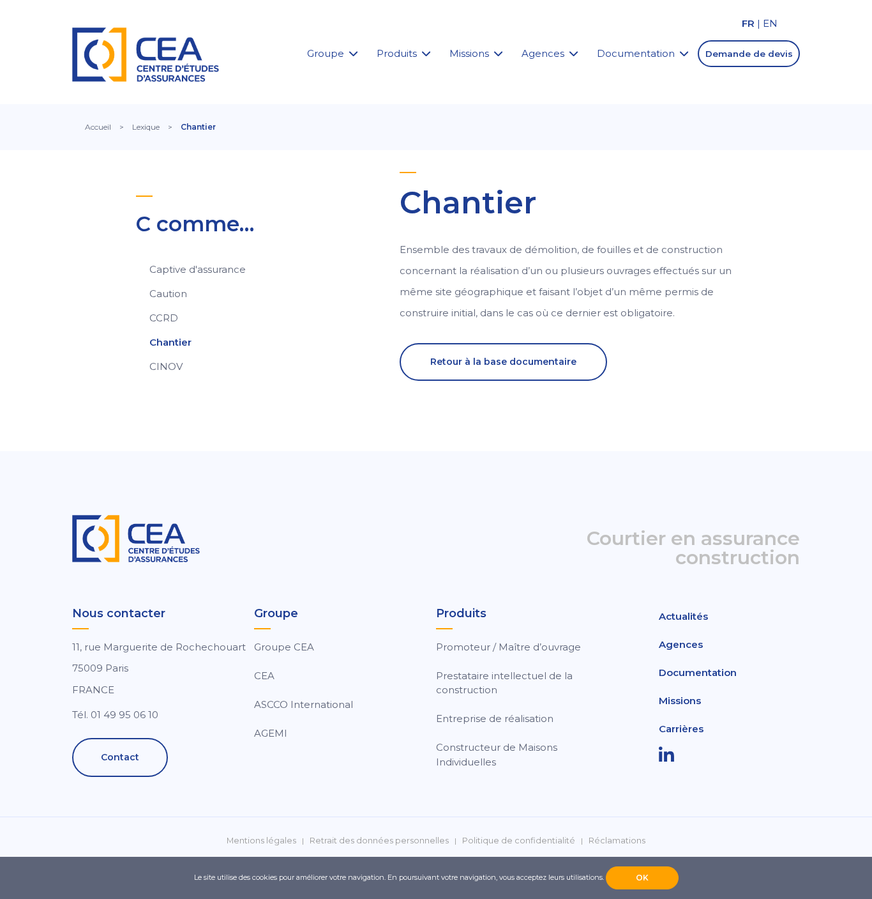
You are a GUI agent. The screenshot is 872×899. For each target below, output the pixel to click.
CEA (264, 676)
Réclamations (617, 840)
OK (642, 877)
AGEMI (270, 733)
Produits (397, 53)
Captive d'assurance (197, 269)
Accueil (98, 127)
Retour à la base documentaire (503, 361)
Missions (469, 53)
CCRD (163, 318)
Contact (120, 757)
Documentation (636, 53)
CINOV (166, 366)
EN (770, 23)
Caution (168, 294)
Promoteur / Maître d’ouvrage (508, 647)
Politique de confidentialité (518, 840)
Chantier (170, 342)
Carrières (681, 729)
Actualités (683, 616)
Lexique (146, 127)
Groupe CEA (284, 647)
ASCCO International (303, 704)
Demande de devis (749, 54)
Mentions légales (261, 840)
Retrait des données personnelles (379, 840)
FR (748, 23)
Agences (543, 53)
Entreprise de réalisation (494, 718)
